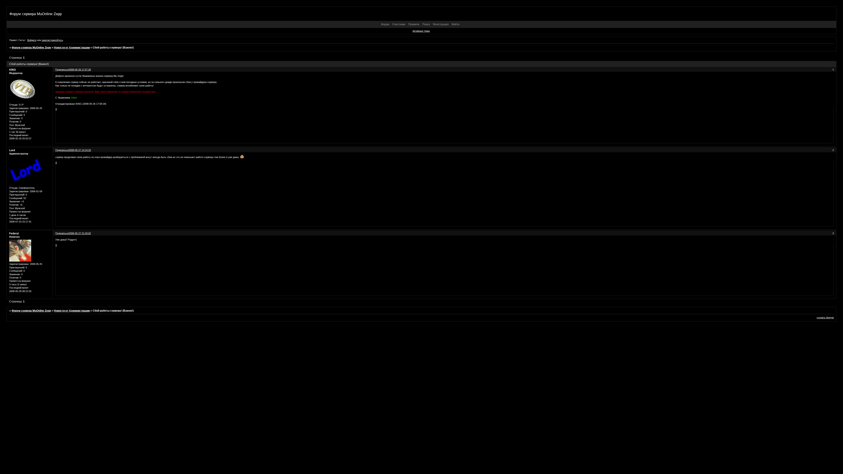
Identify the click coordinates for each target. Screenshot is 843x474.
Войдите (31, 40)
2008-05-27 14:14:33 (80, 150)
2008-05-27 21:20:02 (80, 233)
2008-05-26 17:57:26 (80, 69)
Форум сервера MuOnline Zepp (31, 47)
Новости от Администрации (72, 47)
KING (12, 69)
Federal (14, 233)
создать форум (825, 317)
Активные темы (421, 31)
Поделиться (62, 69)
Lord (12, 150)
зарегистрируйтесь (52, 40)
